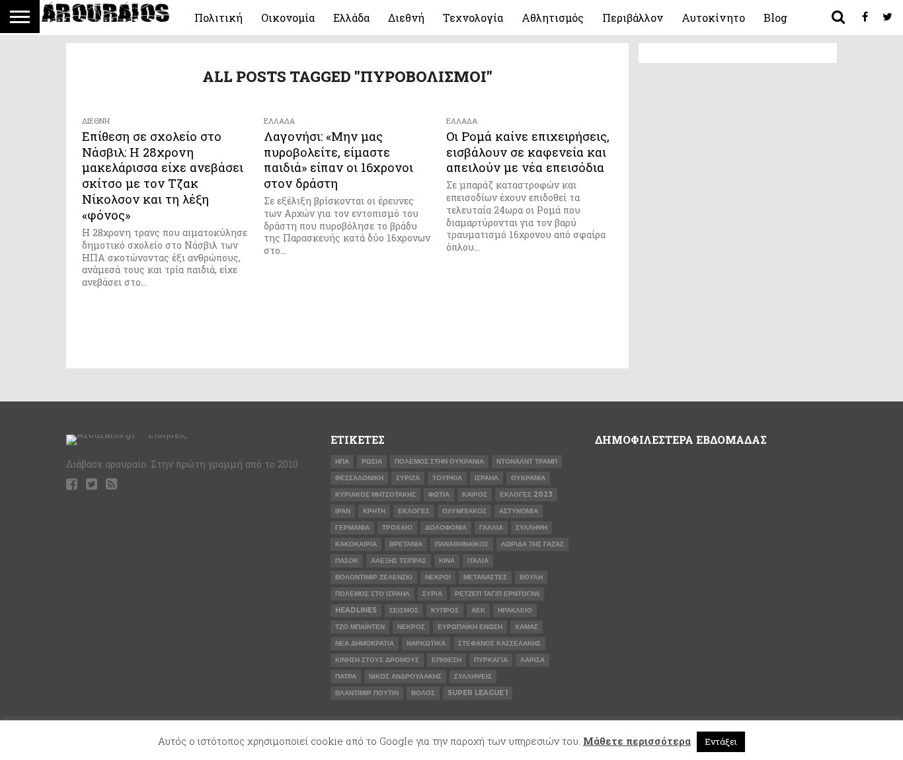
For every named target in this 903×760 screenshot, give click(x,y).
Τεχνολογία (473, 17)
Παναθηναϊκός (462, 544)
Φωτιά (439, 494)
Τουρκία (447, 478)
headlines (356, 610)
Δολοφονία (446, 527)
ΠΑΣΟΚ (346, 560)
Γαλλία (491, 527)
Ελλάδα (351, 17)
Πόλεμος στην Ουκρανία (439, 461)
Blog (775, 17)
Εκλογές (414, 511)
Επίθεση (446, 659)
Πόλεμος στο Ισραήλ (372, 593)
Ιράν (342, 511)
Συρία (432, 593)
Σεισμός (403, 610)
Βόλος (423, 693)
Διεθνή (406, 17)
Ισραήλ (486, 478)
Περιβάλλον (632, 17)
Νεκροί (438, 577)
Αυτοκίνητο (713, 17)
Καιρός (474, 494)
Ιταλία (478, 560)
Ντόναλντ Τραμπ (526, 461)
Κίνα (447, 560)
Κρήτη (374, 511)
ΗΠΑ (342, 461)
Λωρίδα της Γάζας (532, 544)
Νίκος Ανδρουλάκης (405, 676)
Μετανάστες (485, 577)
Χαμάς (526, 626)
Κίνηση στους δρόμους (377, 659)
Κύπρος (445, 610)
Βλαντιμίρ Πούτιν (367, 693)
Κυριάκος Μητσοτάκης (375, 494)
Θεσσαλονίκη (359, 478)
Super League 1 (478, 693)
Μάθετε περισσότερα (637, 740)
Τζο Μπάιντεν (360, 626)
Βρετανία (405, 544)
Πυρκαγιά (491, 659)
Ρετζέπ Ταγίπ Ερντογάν (497, 593)
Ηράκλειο (515, 610)
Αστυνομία (518, 511)
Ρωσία (372, 461)
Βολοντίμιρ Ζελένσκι (373, 577)
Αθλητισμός (553, 17)
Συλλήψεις (473, 676)
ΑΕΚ (478, 610)
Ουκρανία (528, 478)
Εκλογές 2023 (526, 494)
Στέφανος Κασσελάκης (499, 643)
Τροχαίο (397, 527)
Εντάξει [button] (721, 741)
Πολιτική (218, 17)
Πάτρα (345, 676)
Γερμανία (352, 527)
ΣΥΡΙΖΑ (408, 478)
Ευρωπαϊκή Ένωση (470, 626)
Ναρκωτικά (426, 643)
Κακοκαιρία (356, 544)
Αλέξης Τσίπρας (398, 560)
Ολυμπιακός (464, 511)
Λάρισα (532, 659)
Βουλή (531, 577)
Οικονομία (288, 17)
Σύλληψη (531, 527)
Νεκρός (411, 626)
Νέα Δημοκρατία (364, 643)
